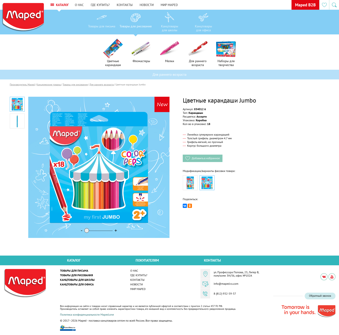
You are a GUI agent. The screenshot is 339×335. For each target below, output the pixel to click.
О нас (79, 5)
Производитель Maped (22, 84)
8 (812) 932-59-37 (225, 293)
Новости (147, 5)
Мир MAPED (169, 5)
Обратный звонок (320, 295)
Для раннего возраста (102, 84)
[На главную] (23, 17)
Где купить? (100, 5)
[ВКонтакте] (185, 206)
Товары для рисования (75, 84)
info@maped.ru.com (226, 283)
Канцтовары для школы (77, 280)
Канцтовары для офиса (77, 284)
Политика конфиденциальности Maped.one (87, 314)
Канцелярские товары (49, 84)
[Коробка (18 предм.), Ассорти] (207, 182)
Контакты (125, 5)
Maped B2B (305, 5)
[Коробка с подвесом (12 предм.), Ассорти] (190, 182)
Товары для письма (74, 270)
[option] (102, 23)
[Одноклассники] (190, 206)
